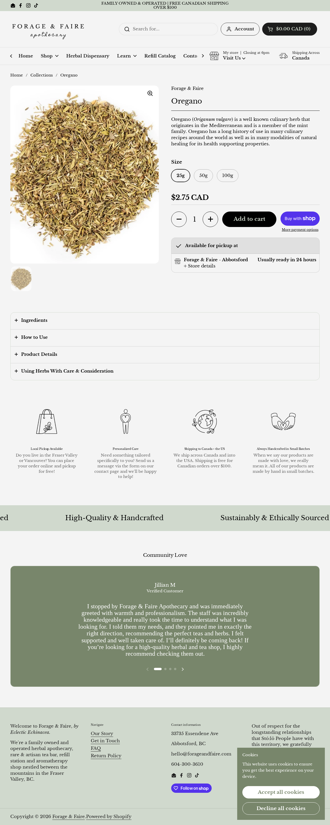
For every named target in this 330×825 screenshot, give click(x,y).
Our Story (102, 733)
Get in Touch (105, 741)
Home (16, 75)
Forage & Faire (68, 816)
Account (244, 29)
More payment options (300, 230)
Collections (41, 75)
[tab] (200, 266)
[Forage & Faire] (49, 29)
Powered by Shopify (108, 816)
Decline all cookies (281, 808)
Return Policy (106, 756)
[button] (289, 29)
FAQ (96, 748)
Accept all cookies (281, 792)
